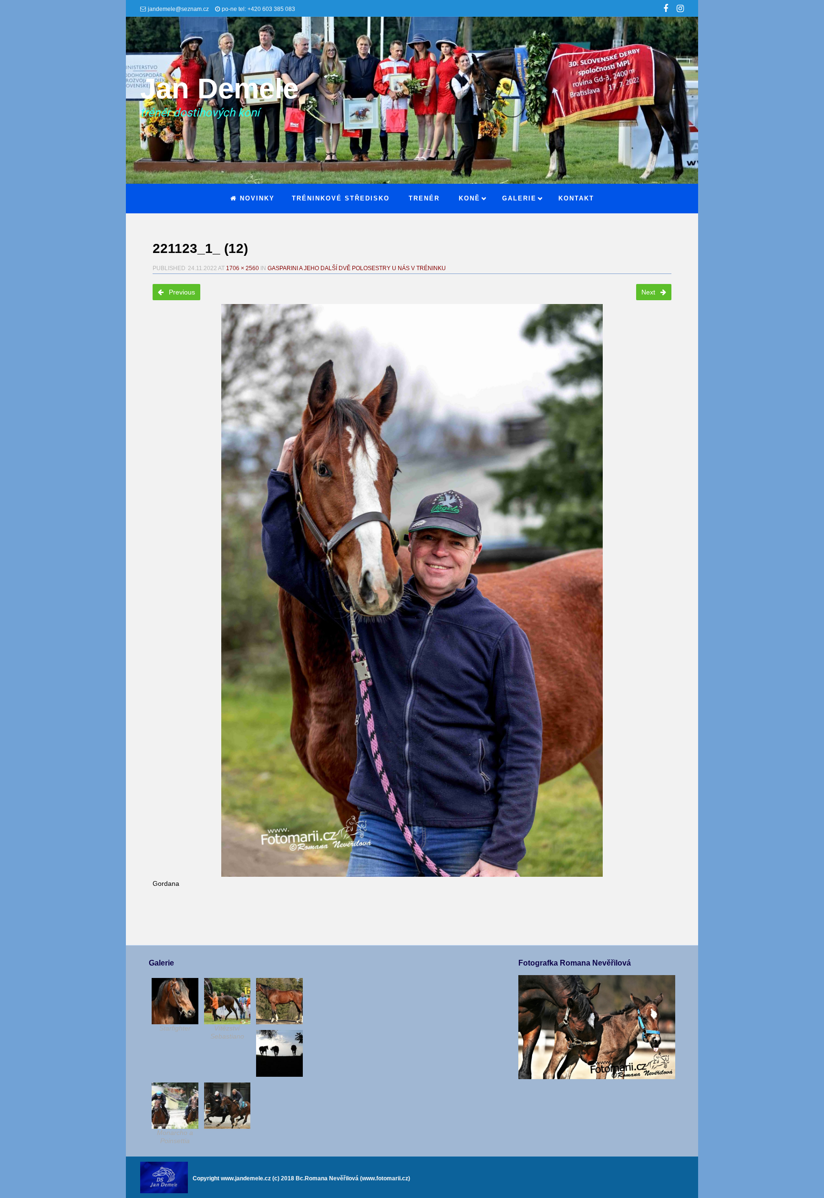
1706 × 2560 (242, 268)
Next (649, 292)
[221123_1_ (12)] (412, 590)
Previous (181, 292)
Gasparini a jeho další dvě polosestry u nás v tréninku (357, 268)
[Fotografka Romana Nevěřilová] (596, 1077)
